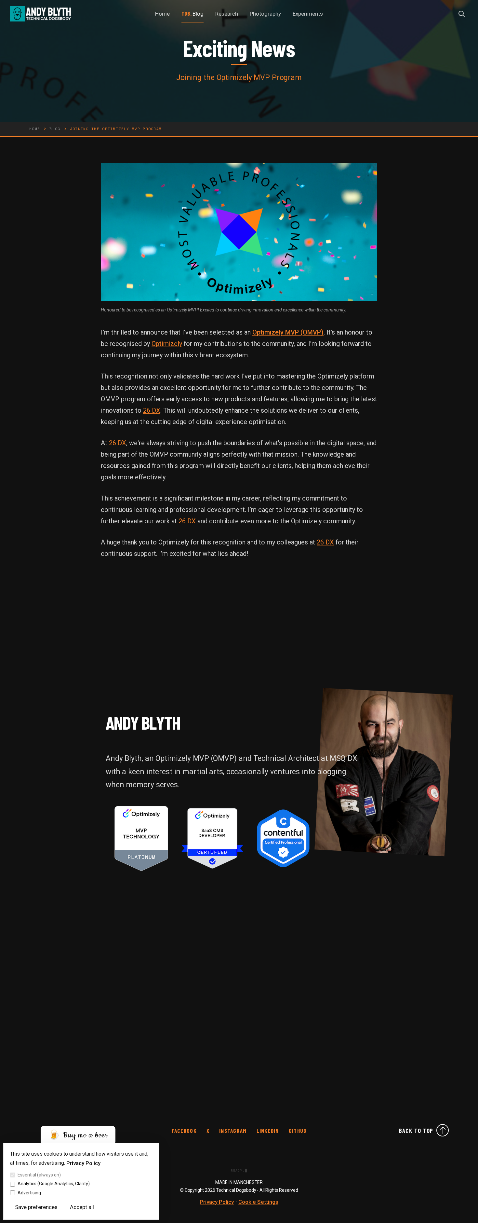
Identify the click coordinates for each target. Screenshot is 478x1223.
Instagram (232, 1131)
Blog (198, 13)
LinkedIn (268, 1131)
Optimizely (167, 344)
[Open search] (461, 14)
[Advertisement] (239, 631)
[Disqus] (239, 963)
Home (162, 13)
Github (298, 1131)
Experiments (308, 13)
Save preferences (36, 1207)
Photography (265, 13)
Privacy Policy (83, 1163)
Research (226, 13)
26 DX (151, 410)
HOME (34, 128)
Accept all (82, 1207)
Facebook (184, 1131)
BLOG (54, 128)
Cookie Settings (258, 1202)
